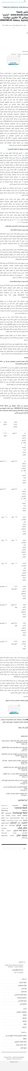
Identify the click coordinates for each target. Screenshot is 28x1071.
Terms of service (17, 1059)
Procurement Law (11, 719)
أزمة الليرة (24, 992)
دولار (2, 825)
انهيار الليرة (12, 825)
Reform (19, 816)
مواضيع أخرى (23, 1004)
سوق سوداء (3, 828)
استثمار (7, 818)
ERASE (25, 1015)
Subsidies (8, 816)
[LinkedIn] (10, 1054)
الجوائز (25, 1039)
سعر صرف (22, 828)
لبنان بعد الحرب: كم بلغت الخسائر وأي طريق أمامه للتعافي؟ (14, 781)
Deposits (24, 810)
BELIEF (25, 1018)
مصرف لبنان (21, 835)
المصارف (13, 823)
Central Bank (21, 808)
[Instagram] (15, 1054)
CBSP (25, 1024)
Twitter (19, 54)
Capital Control (4, 805)
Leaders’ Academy (22, 1012)
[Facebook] (17, 1054)
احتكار (22, 818)
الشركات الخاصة (23, 722)
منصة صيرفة (4, 835)
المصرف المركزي (5, 823)
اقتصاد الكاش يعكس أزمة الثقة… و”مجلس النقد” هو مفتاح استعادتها (14, 742)
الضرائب (3, 820)
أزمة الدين (24, 988)
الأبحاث (20, 7)
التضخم (25, 820)
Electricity (4, 810)
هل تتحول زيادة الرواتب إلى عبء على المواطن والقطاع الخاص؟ (15, 775)
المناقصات (16, 722)
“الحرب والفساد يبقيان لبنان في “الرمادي (16, 793)
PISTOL (24, 1027)
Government (8, 813)
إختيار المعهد (24, 736)
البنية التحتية (23, 982)
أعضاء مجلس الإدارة (21, 1045)
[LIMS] (14, 1)
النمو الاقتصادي (22, 1001)
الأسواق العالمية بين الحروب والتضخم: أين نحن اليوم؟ (15, 788)
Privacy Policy (8, 1057)
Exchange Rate (20, 813)
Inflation (25, 815)
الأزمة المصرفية (22, 985)
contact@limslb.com (17, 970)
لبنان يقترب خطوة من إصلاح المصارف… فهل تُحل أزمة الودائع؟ (14, 761)
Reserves (14, 815)
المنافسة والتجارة (22, 998)
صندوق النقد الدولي (20, 830)
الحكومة (20, 820)
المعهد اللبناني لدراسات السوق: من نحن (16, 1035)
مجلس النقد (4, 833)
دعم (6, 825)
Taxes (2, 816)
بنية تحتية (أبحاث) (14, 7)
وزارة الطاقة (24, 838)
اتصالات (3, 719)
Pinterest (13, 54)
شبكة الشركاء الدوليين (21, 1042)
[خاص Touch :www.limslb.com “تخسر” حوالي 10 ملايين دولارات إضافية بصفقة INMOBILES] (14, 40)
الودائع (18, 825)
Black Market (15, 805)
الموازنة (25, 825)
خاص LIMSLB (6, 7)
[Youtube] (13, 1054)
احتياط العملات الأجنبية (15, 818)
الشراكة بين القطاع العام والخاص (12, 820)
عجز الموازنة (9, 830)
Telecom (19, 719)
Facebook (25, 54)
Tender (24, 719)
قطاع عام (14, 833)
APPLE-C (25, 7)
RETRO (25, 1021)
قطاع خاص (24, 833)
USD (26, 818)
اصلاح (2, 818)
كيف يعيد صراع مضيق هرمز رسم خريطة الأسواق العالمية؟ (14, 748)
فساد (2, 831)
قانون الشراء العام (8, 722)
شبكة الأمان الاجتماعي (21, 995)
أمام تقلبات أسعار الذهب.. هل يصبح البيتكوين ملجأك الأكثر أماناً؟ (15, 768)
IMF (2, 813)
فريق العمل (23, 1048)
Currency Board (4, 808)
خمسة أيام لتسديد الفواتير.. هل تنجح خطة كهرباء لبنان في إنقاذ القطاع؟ (14, 755)
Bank (25, 805)
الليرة (19, 823)
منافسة (12, 835)
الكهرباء (24, 823)
